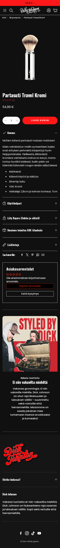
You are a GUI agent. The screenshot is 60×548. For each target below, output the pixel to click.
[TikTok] (33, 533)
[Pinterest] (32, 254)
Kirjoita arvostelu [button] (30, 286)
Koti (4, 17)
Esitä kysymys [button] (30, 294)
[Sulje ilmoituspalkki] (57, 2)
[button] (4, 10)
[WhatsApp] (37, 254)
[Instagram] (27, 533)
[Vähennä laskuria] (5, 120)
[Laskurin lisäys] (17, 120)
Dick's (28, 3)
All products (15, 17)
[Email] (43, 254)
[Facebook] (22, 254)
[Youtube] (39, 533)
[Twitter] (27, 254)
